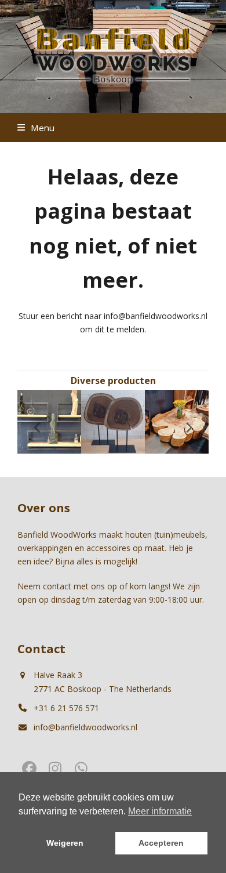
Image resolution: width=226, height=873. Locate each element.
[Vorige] (37, 427)
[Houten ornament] (113, 420)
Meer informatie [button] (160, 811)
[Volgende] (188, 427)
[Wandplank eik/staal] (49, 420)
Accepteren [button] (161, 842)
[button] (35, 127)
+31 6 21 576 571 (66, 707)
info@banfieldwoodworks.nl (85, 727)
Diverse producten (113, 380)
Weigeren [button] (64, 842)
